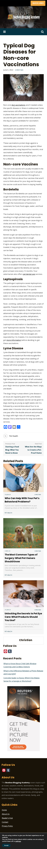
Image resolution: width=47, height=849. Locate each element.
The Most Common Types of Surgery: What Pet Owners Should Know (21, 558)
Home (4, 810)
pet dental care (29, 274)
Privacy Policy (7, 826)
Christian (19, 70)
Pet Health (13, 436)
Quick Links (38, 3)
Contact (5, 822)
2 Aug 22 (7, 551)
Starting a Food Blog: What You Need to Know (12, 449)
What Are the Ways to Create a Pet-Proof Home (33, 449)
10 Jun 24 (8, 494)
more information (13, 340)
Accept (6, 845)
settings (18, 841)
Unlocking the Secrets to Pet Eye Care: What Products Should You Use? (23, 617)
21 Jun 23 (8, 609)
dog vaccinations (18, 105)
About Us (6, 814)
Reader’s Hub (7, 818)
